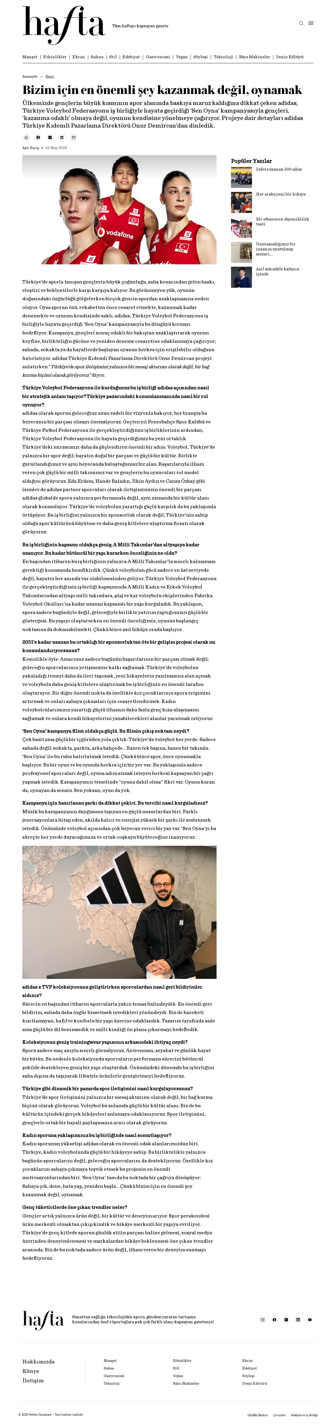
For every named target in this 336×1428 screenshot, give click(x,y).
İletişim (33, 1380)
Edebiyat (131, 57)
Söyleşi (200, 57)
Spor (50, 76)
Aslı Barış (30, 148)
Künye (30, 1371)
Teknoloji (223, 57)
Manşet (30, 57)
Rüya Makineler (254, 57)
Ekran (78, 57)
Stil (113, 57)
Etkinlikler (55, 57)
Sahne (97, 57)
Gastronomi (158, 57)
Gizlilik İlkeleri (258, 1415)
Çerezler (279, 1415)
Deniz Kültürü (289, 57)
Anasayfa (29, 76)
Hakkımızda (38, 1361)
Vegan (182, 57)
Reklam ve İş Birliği (304, 1415)
